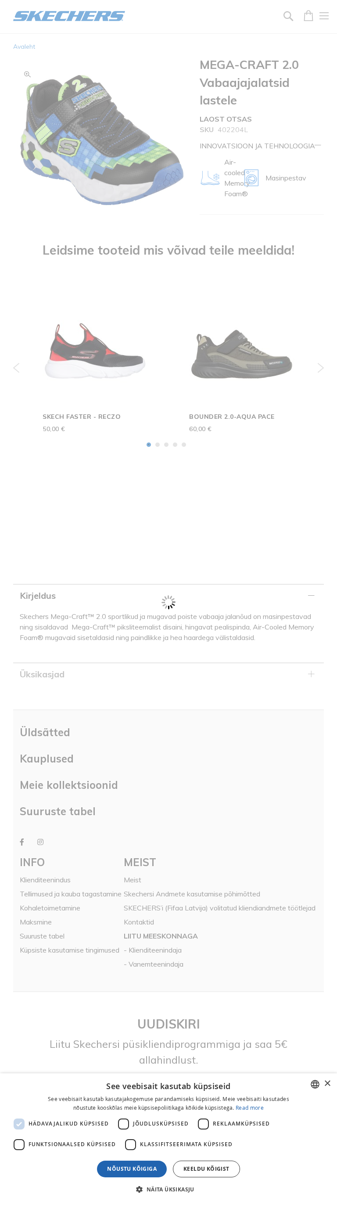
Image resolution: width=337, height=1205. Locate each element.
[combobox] (315, 1084)
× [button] (327, 1083)
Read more (250, 1107)
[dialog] (168, 1139)
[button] (168, 1189)
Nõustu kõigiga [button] (132, 1169)
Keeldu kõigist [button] (206, 1169)
